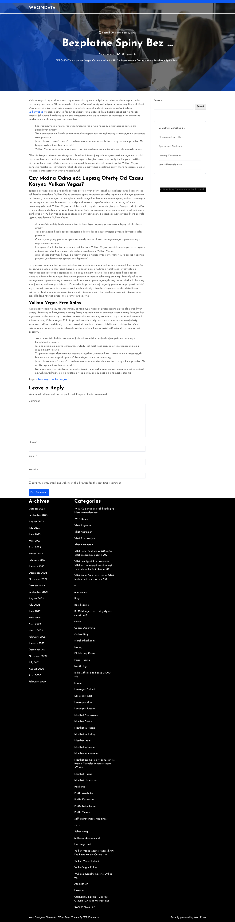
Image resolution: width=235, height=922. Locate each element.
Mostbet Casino (83, 721)
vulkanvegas (36, 112)
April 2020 (35, 675)
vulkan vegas (43, 379)
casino (78, 621)
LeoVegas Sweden (84, 708)
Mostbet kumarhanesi (86, 753)
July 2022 (34, 605)
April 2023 (35, 547)
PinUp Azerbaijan (84, 793)
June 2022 (35, 611)
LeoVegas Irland (83, 702)
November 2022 (38, 579)
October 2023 (37, 509)
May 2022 (35, 617)
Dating (78, 647)
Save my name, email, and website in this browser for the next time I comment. (76, 483)
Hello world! (197, 189)
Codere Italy (81, 634)
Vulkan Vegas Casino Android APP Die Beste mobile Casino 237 (112, 60)
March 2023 (36, 553)
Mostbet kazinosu (84, 747)
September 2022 (38, 592)
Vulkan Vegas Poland (86, 861)
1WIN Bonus (81, 519)
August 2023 (36, 521)
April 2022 (35, 624)
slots (77, 825)
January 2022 (36, 643)
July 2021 (34, 662)
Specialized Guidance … (171, 146)
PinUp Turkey (82, 812)
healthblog (80, 666)
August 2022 (36, 598)
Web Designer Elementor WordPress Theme (54, 917)
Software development (87, 838)
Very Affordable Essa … (171, 165)
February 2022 (37, 637)
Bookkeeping (81, 605)
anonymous (80, 592)
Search (158, 100)
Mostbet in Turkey (84, 734)
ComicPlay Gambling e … (172, 128)
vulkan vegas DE (61, 379)
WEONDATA (42, 8)
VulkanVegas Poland (86, 867)
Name (33, 442)
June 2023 (34, 534)
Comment (35, 401)
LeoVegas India (83, 696)
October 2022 (37, 585)
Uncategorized (82, 844)
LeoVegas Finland (84, 689)
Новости (79, 890)
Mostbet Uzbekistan (85, 780)
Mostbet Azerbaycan (86, 715)
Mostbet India (82, 740)
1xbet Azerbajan (83, 532)
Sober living (81, 831)
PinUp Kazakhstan (85, 806)
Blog (77, 598)
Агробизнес (81, 884)
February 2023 (37, 560)
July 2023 (34, 528)
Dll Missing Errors (84, 653)
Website (33, 469)
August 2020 (36, 669)
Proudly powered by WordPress (188, 917)
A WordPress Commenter (173, 189)
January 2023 (36, 566)
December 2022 (38, 573)
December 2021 (37, 650)
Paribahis (79, 787)
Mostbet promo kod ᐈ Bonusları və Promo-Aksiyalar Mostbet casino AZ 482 (94, 764)
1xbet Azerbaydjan (84, 538)
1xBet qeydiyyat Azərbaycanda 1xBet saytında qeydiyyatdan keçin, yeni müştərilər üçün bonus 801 (94, 565)
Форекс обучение (84, 907)
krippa (78, 683)
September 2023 (38, 515)
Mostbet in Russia (84, 728)
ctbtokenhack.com (84, 641)
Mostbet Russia (83, 774)
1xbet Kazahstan (83, 544)
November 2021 (38, 656)
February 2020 (37, 682)
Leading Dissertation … (171, 156)
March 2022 (36, 630)
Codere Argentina (84, 628)
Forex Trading (82, 660)
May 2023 (34, 541)
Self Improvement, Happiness (91, 819)
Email (33, 456)
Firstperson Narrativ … (171, 137)
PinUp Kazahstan (84, 799)
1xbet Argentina (83, 525)
